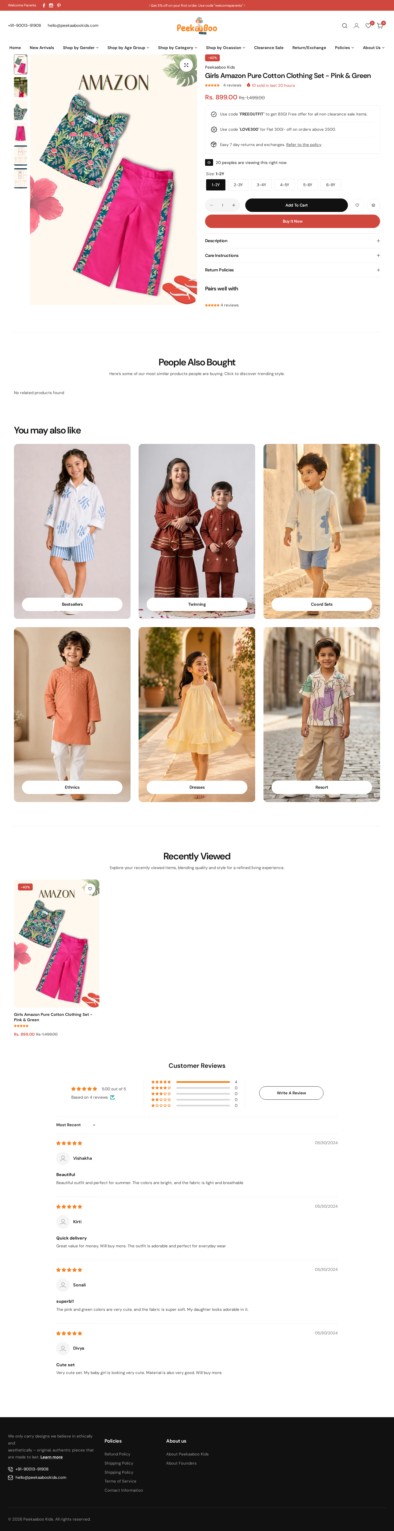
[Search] (345, 26)
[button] (149, 5)
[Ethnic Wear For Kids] (72, 714)
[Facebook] (44, 5)
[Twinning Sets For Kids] (197, 531)
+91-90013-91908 (32, 1469)
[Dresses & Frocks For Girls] (197, 714)
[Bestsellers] (72, 531)
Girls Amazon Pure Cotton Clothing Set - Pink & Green (53, 1017)
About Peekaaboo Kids (187, 1454)
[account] (356, 26)
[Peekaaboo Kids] (197, 26)
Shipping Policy (119, 1463)
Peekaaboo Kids (220, 67)
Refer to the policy (303, 144)
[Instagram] (51, 5)
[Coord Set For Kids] (321, 531)
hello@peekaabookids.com (41, 1477)
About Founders (181, 1463)
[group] (113, 179)
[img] (69, 1143)
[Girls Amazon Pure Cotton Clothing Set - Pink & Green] (56, 943)
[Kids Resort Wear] (321, 714)
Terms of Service (120, 1481)
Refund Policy (117, 1454)
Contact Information (124, 1490)
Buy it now (292, 221)
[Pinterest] (59, 5)
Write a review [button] (291, 1093)
